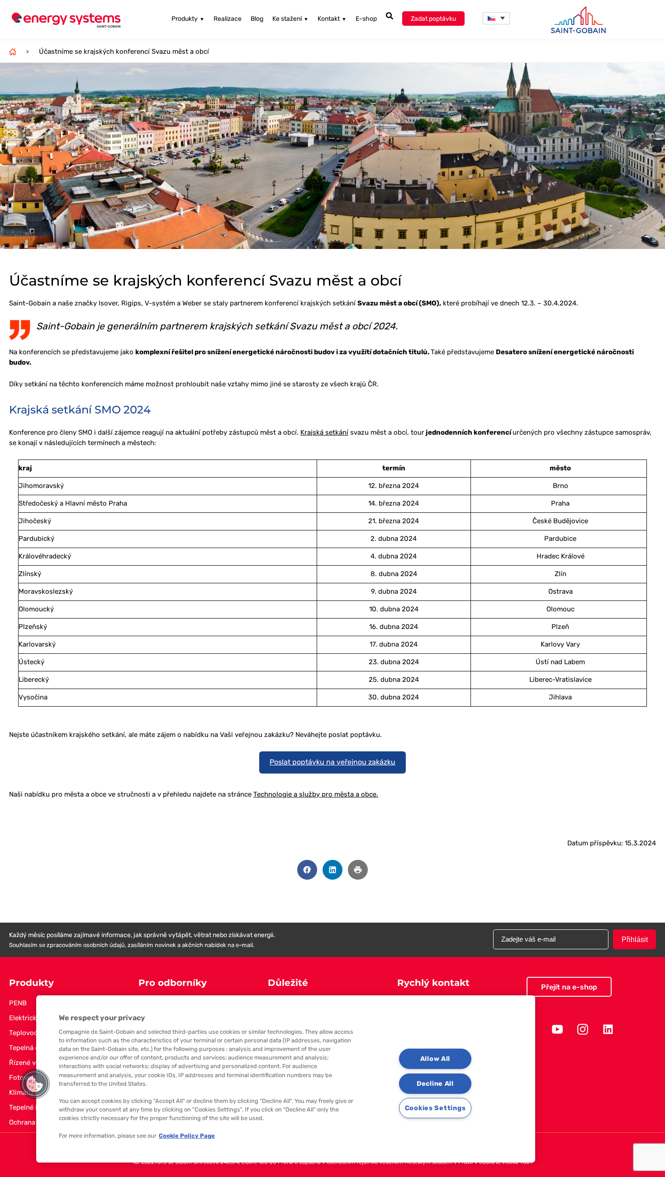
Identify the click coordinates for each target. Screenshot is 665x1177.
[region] (285, 1079)
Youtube (557, 1029)
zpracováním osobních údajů (86, 945)
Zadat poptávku (433, 19)
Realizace (228, 19)
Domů (12, 51)
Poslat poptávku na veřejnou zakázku (332, 762)
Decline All (435, 1083)
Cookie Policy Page (187, 1135)
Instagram (582, 1029)
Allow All (435, 1059)
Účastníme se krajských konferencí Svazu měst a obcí (124, 51)
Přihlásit (635, 939)
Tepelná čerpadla (35, 1048)
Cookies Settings (435, 1108)
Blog (257, 19)
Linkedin (608, 1029)
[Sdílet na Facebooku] (307, 870)
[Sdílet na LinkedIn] (332, 870)
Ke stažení (290, 19)
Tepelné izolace (33, 1107)
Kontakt (332, 19)
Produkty (187, 19)
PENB (18, 1003)
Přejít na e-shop (569, 987)
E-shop (366, 19)
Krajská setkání (324, 432)
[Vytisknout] (358, 870)
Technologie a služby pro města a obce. (315, 794)
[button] (496, 18)
